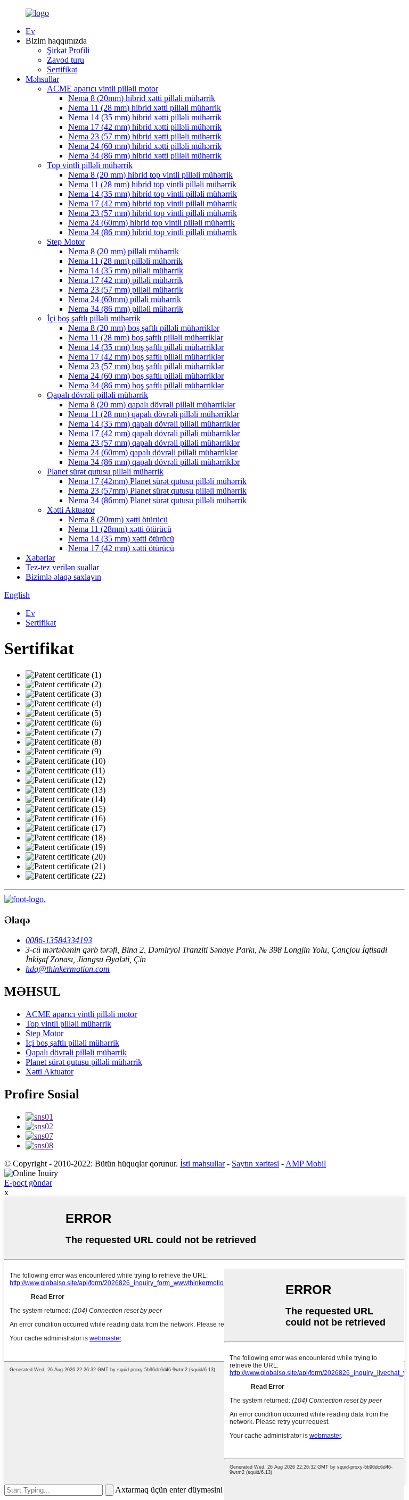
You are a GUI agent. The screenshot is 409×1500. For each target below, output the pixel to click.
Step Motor (66, 241)
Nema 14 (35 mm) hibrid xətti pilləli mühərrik (145, 117)
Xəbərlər (40, 557)
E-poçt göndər (28, 1182)
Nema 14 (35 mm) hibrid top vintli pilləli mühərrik (152, 193)
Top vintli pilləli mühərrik (90, 165)
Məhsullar (42, 79)
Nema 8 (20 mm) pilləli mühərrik (123, 251)
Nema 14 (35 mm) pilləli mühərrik (125, 270)
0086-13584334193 (59, 940)
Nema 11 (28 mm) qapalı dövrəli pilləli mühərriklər (153, 414)
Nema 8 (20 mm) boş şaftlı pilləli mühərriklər (143, 327)
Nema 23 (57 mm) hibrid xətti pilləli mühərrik (145, 136)
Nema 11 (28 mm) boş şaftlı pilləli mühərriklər (145, 337)
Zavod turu (65, 59)
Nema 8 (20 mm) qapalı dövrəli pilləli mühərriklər (151, 404)
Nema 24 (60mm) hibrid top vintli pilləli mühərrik (151, 222)
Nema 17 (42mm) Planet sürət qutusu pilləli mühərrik (157, 481)
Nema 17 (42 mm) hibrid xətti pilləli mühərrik (145, 126)
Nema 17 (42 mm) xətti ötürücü (121, 548)
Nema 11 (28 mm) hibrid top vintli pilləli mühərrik (152, 184)
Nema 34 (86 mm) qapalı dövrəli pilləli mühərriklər (154, 461)
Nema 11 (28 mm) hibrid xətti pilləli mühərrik (144, 107)
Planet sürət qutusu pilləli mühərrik (105, 471)
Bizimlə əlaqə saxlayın (63, 576)
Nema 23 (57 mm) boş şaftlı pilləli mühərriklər (146, 366)
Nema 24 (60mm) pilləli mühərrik (124, 299)
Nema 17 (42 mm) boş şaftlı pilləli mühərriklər (146, 356)
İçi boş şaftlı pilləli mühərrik (94, 318)
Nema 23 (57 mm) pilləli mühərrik (125, 289)
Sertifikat (62, 69)
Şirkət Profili (68, 50)
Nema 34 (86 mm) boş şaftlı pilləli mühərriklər (146, 385)
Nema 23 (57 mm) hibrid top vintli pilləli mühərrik (152, 213)
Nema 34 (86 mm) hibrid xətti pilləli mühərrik (145, 155)
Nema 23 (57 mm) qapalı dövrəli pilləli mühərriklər (154, 442)
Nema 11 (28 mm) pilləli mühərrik (125, 260)
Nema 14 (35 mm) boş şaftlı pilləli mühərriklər (146, 347)
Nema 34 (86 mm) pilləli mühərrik (125, 308)
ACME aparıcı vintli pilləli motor (102, 88)
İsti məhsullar (202, 1163)
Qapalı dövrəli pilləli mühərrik (97, 394)
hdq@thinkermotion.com (68, 968)
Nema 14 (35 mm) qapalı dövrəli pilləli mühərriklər (154, 423)
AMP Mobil (305, 1163)
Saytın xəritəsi (255, 1163)
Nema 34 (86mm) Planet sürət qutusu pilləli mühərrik (157, 500)
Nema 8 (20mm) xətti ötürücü (118, 519)
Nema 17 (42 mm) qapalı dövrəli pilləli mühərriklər (154, 433)
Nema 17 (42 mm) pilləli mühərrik (125, 280)
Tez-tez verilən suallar (62, 567)
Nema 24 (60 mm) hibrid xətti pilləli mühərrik (145, 146)
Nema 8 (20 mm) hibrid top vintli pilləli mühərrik (150, 174)
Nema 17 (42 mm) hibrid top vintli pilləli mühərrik (152, 203)
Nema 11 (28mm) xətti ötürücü (119, 529)
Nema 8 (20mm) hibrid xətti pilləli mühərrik (141, 98)
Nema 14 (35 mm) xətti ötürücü (121, 538)
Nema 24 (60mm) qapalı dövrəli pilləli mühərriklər (153, 452)
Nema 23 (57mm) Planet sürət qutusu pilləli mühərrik (157, 490)
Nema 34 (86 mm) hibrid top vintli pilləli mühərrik (152, 232)
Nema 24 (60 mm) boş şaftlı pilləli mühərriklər (146, 375)
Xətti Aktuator (71, 509)
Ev (30, 31)
